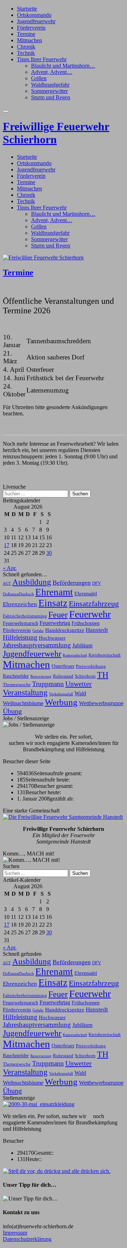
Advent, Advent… (51, 72)
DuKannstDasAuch (18, 594)
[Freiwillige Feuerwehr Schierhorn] (43, 258)
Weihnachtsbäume (23, 703)
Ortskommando (34, 15)
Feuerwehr (90, 614)
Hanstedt (97, 629)
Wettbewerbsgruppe (101, 703)
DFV (96, 583)
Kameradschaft (75, 655)
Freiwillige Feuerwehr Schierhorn (56, 133)
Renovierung (41, 676)
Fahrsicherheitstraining (25, 616)
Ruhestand (63, 676)
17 (7, 545)
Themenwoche (17, 684)
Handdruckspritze (64, 630)
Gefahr (38, 631)
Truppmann (48, 684)
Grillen (39, 78)
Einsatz (52, 603)
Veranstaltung (25, 692)
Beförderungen (72, 582)
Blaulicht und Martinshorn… (63, 66)
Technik (26, 53)
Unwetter (78, 684)
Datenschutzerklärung (27, 1239)
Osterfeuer (63, 666)
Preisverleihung (91, 666)
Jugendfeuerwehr (36, 21)
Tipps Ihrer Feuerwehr (42, 59)
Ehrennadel (85, 593)
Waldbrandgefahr (50, 85)
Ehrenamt (54, 592)
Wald (80, 693)
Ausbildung (31, 582)
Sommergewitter (49, 91)
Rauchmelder (16, 676)
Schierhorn (85, 676)
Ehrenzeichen (20, 604)
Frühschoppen (85, 623)
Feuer (58, 614)
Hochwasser (52, 638)
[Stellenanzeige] (38, 1104)
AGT (7, 583)
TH (102, 674)
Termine (26, 34)
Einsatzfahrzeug (94, 604)
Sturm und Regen (50, 97)
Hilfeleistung (20, 637)
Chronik (26, 47)
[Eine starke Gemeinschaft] (63, 817)
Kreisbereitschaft (105, 655)
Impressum (15, 1233)
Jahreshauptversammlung (37, 645)
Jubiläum (82, 645)
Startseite (27, 9)
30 (49, 553)
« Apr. (10, 568)
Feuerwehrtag (55, 623)
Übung (12, 711)
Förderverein (31, 28)
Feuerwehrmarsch (20, 623)
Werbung (61, 702)
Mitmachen (29, 40)
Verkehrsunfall (61, 694)
